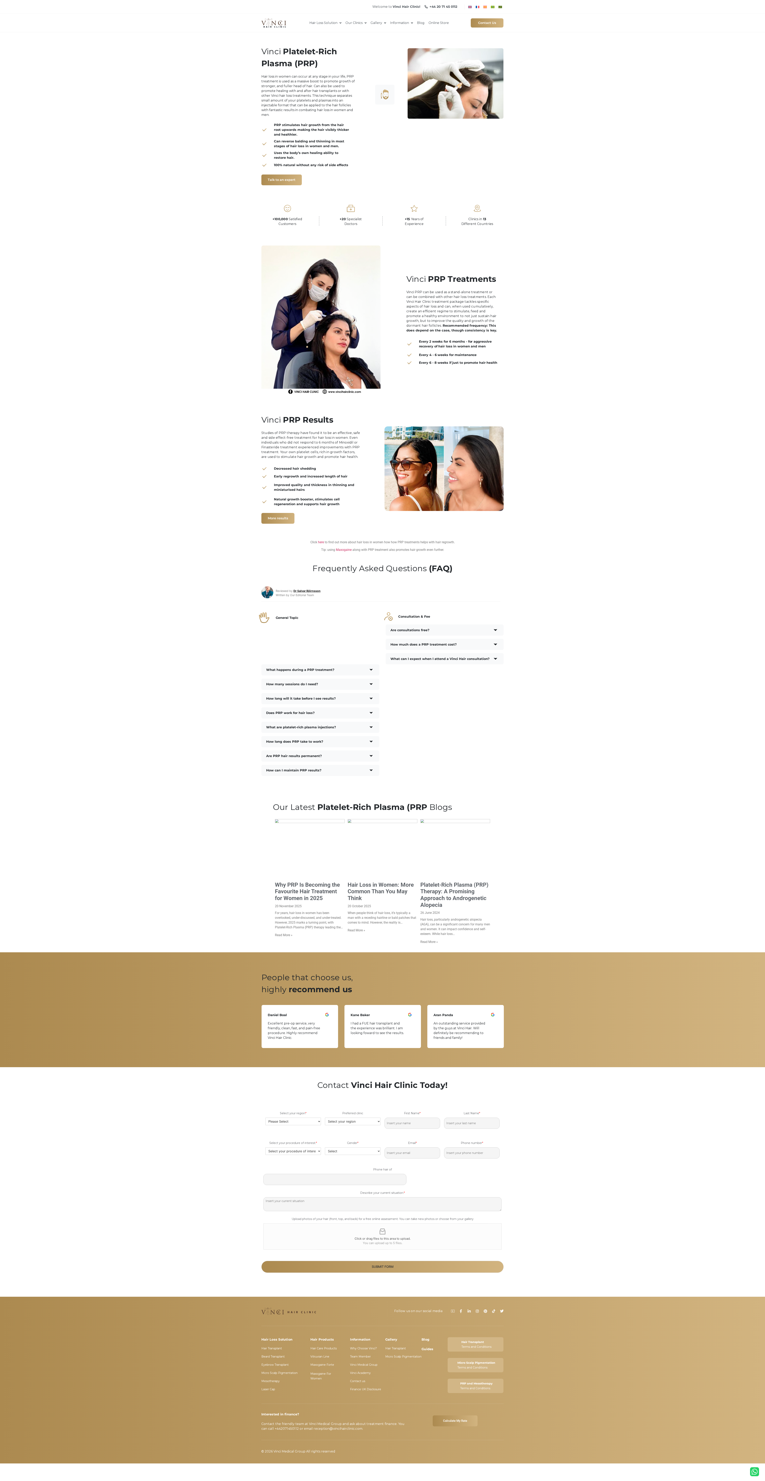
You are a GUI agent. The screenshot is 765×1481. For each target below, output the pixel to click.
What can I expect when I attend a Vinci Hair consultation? (439, 659)
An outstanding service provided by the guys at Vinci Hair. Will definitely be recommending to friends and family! (376, 1031)
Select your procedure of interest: (293, 1143)
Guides (427, 1349)
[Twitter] (501, 1311)
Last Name (472, 1113)
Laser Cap (268, 1389)
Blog (425, 1339)
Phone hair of (382, 1169)
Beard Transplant (273, 1356)
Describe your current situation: (382, 1193)
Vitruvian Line (319, 1356)
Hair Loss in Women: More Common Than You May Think (381, 891)
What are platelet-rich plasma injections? (301, 727)
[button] (445, 630)
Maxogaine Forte (322, 1365)
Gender (352, 1143)
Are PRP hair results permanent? (294, 756)
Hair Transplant (271, 1348)
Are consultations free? (409, 630)
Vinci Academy (360, 1373)
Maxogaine (344, 550)
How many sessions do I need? (292, 684)
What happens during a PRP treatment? (300, 670)
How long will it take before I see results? (301, 698)
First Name (412, 1113)
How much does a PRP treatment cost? (423, 644)
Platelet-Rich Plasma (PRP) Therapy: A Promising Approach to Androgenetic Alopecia (454, 895)
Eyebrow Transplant (275, 1365)
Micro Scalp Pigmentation (279, 1373)
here (321, 542)
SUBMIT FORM (382, 1267)
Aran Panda (360, 1015)
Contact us (357, 1381)
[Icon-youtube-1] (452, 1311)
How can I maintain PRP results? (293, 770)
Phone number (472, 1143)
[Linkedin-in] (469, 1311)
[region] (382, 1026)
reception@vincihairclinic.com (338, 1429)
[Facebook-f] (461, 1311)
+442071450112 (287, 1429)
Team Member (360, 1356)
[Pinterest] (485, 1311)
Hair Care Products (323, 1348)
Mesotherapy (270, 1381)
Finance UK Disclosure (365, 1389)
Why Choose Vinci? (363, 1348)
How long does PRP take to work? (294, 741)
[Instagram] (477, 1311)
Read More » (283, 935)
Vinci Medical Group (364, 1365)
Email (412, 1143)
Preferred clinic (352, 1113)
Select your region (293, 1113)
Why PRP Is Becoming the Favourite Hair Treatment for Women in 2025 (307, 891)
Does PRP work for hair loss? (290, 713)
